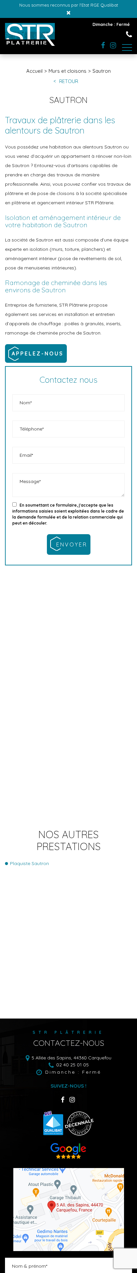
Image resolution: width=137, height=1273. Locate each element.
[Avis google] (68, 1158)
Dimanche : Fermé (73, 1072)
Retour (68, 81)
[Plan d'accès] (68, 1209)
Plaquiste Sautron (29, 863)
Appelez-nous (38, 353)
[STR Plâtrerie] (30, 44)
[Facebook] (103, 45)
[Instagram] (113, 45)
